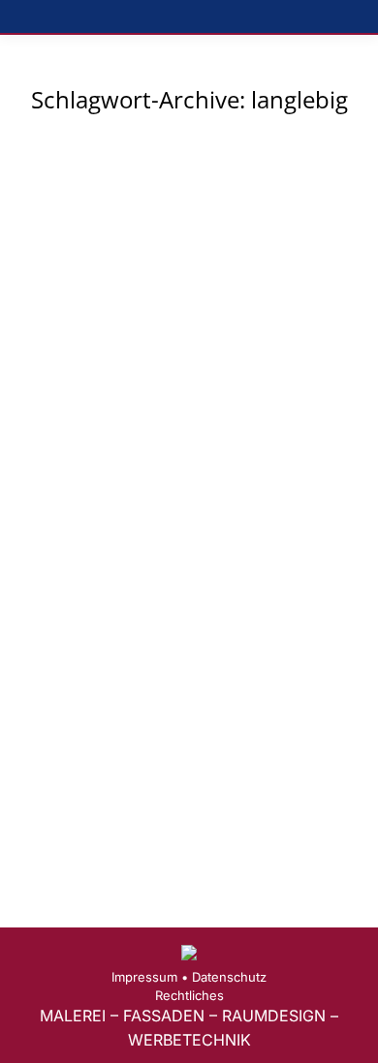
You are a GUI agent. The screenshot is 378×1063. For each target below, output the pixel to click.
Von (230, 482)
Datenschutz (229, 977)
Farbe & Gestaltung (101, 482)
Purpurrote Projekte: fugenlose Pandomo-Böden (176, 440)
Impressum (144, 977)
